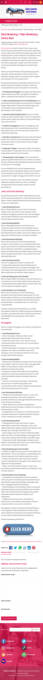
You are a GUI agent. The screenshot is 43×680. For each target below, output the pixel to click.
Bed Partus (8, 541)
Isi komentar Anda (8, 574)
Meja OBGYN (38, 541)
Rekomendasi (33, 552)
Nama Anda (5, 601)
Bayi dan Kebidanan (21, 44)
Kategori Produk (11, 21)
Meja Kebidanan (28, 541)
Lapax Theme (13, 675)
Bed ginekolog (6, 48)
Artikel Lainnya (19, 552)
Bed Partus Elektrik (17, 541)
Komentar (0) (6, 552)
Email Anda (5, 609)
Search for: (5, 629)
